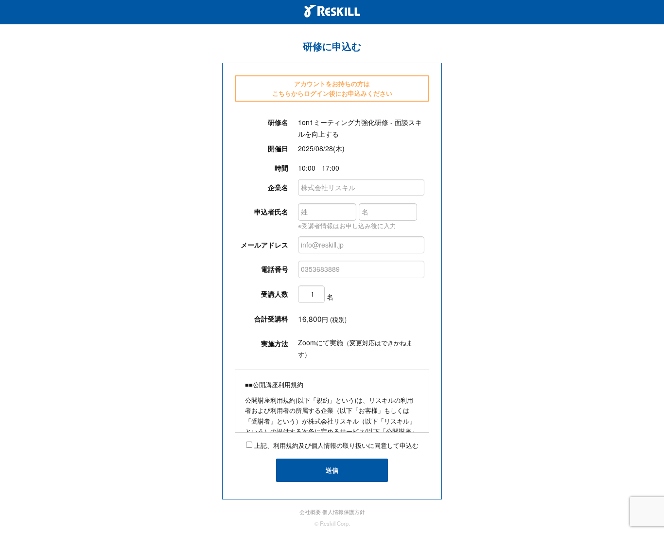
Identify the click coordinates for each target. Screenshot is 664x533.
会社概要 (310, 511)
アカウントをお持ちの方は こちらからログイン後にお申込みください (332, 88)
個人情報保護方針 (343, 511)
